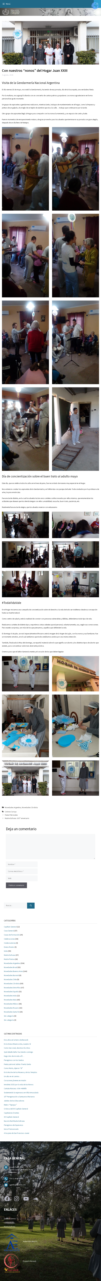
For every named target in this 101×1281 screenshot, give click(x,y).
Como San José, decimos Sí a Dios (17, 1048)
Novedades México (11, 1004)
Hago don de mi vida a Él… (14, 1056)
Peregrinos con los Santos (14, 1060)
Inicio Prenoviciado (11, 1129)
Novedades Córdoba (30, 807)
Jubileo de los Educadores (14, 1101)
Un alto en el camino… (12, 1076)
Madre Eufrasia (9, 955)
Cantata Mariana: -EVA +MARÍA (15, 1088)
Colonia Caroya (10, 811)
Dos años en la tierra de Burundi (16, 1040)
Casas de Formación (11, 935)
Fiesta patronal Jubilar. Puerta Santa (17, 1064)
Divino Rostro (9, 947)
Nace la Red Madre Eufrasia (14, 1121)
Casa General (9, 931)
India (6, 951)
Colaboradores (10, 943)
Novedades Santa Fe (11, 1012)
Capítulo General (10, 927)
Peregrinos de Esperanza (13, 1125)
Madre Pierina (9, 959)
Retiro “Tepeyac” (10, 1105)
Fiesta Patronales (11, 815)
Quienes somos (10, 1218)
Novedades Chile (10, 979)
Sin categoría (9, 1016)
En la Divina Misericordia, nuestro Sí (17, 1044)
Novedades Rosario (11, 1008)
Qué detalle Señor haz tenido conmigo (18, 1052)
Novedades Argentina (13, 807)
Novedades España (11, 991)
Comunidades (9, 1222)
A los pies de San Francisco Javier (16, 1133)
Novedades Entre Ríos (12, 987)
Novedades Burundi (11, 975)
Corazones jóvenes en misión (15, 1080)
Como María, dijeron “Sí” (13, 1068)
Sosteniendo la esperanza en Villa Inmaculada (21, 1092)
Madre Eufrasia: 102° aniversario (17, 818)
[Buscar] (31, 906)
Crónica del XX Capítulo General (16, 1109)
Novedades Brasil (10, 967)
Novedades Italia (10, 1000)
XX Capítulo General (11, 1117)
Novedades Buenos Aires (13, 971)
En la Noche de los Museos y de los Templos (20, 1072)
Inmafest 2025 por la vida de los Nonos (18, 1084)
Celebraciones (9, 939)
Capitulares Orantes (11, 1113)
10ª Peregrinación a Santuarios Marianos (19, 1096)
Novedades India (10, 995)
